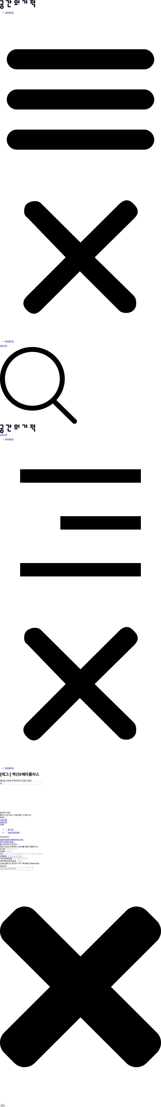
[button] (80, 177)
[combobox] (16, 868)
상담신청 (3, 822)
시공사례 (3, 820)
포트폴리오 (9, 12)
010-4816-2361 (7, 842)
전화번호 (11, 856)
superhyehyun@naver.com (12, 839)
